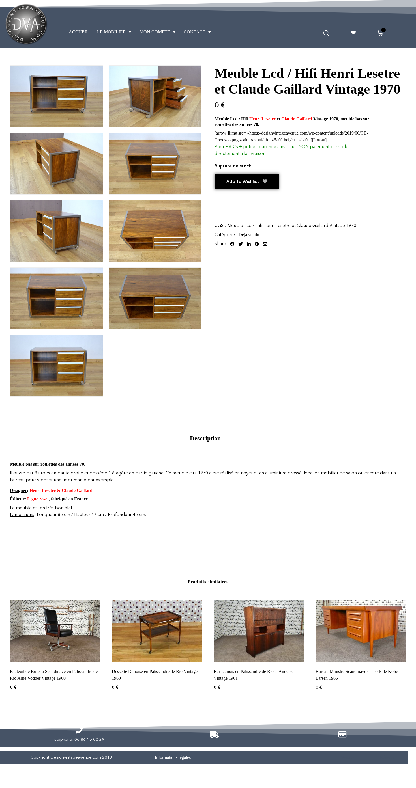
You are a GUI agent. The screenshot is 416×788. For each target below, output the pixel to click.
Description (205, 438)
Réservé (387, 757)
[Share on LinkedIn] (248, 243)
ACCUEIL (79, 31)
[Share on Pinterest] (256, 243)
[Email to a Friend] (265, 243)
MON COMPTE (155, 31)
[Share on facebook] (232, 243)
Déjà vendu (249, 234)
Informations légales (173, 757)
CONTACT (194, 31)
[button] (114, 32)
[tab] (205, 438)
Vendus (347, 757)
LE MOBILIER (111, 31)
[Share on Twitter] (240, 243)
